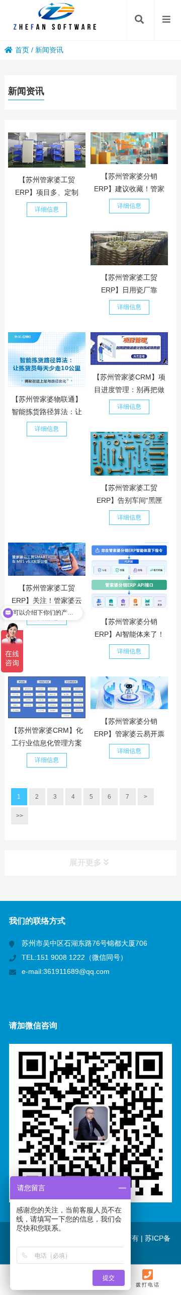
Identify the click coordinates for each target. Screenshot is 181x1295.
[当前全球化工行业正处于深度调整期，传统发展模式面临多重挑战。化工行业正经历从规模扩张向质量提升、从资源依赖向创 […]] (46, 697)
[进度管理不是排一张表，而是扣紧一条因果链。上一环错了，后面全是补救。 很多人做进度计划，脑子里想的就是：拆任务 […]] (129, 348)
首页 (22, 50)
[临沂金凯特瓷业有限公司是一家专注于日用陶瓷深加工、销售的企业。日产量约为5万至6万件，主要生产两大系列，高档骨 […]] (129, 248)
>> (19, 815)
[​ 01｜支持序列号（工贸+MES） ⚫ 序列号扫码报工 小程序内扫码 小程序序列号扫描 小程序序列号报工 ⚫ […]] (46, 559)
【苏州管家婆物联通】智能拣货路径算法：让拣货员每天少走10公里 (46, 411)
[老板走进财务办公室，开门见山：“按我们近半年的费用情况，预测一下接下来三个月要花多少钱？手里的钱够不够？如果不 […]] (129, 576)
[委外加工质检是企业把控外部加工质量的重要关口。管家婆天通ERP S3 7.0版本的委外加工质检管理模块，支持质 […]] (129, 148)
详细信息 (47, 209)
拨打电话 (148, 1284)
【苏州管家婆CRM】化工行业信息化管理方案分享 (47, 742)
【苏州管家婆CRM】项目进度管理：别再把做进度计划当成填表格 (129, 389)
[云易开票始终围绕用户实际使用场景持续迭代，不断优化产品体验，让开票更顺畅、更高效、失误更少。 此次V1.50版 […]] (129, 693)
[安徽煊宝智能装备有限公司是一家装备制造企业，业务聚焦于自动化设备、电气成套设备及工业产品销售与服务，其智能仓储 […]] (46, 150)
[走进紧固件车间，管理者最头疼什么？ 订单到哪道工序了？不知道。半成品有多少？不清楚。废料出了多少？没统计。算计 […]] (129, 453)
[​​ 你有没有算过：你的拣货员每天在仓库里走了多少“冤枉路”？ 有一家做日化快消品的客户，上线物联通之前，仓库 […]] (46, 360)
